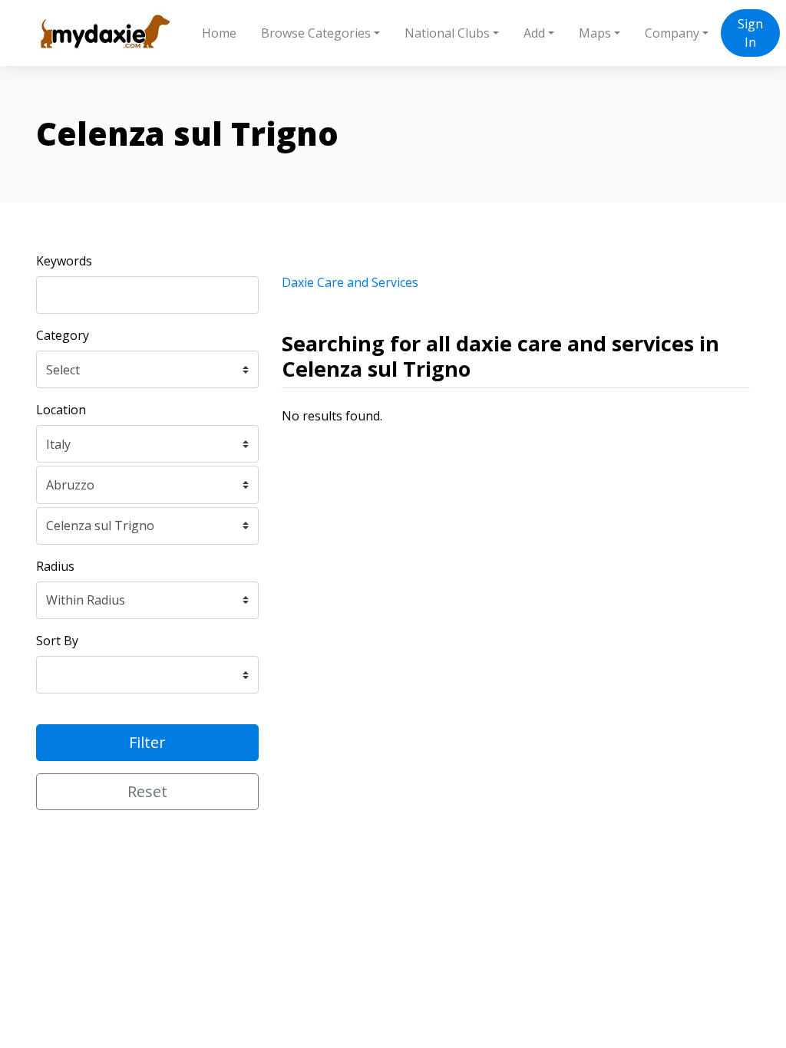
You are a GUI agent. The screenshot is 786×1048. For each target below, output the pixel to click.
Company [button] (672, 33)
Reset (147, 791)
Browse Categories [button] (316, 33)
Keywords (64, 260)
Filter (147, 742)
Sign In (750, 33)
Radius (55, 566)
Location (61, 409)
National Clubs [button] (447, 33)
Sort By (57, 640)
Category (62, 335)
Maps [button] (595, 33)
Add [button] (534, 33)
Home (219, 33)
